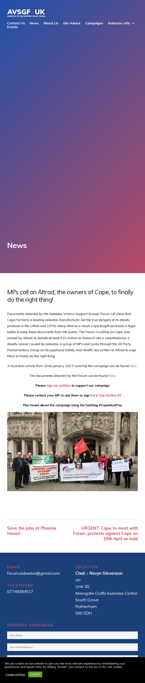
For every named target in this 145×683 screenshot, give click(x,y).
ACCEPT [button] (35, 674)
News (34, 23)
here (133, 366)
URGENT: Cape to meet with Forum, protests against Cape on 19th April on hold (105, 533)
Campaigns (94, 23)
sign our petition (58, 385)
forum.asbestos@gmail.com (33, 573)
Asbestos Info (119, 23)
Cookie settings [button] (15, 674)
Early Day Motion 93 (105, 395)
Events (12, 27)
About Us (50, 23)
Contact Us (16, 23)
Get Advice (71, 23)
